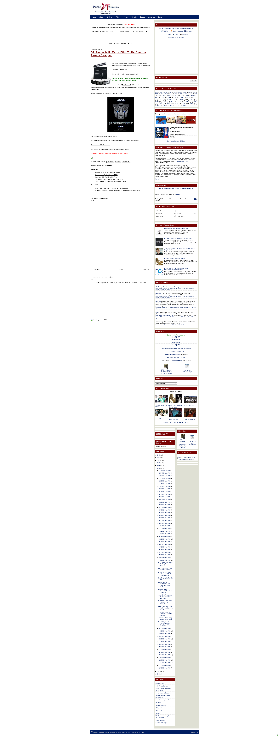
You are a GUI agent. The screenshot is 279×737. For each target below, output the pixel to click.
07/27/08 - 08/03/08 (164, 526)
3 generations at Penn (181, 161)
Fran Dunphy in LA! (189, 419)
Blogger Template (139, 732)
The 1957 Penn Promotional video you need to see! (110, 181)
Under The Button (161, 720)
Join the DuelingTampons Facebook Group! (104, 136)
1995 (169, 99)
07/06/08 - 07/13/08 (164, 534)
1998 (157, 102)
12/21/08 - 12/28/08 (164, 470)
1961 (189, 92)
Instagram (185, 34)
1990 (175, 97)
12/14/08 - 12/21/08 (164, 473)
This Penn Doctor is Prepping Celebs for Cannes (165, 613)
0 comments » (126, 162)
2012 (177, 105)
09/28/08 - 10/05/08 (164, 502)
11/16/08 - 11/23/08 (164, 483)
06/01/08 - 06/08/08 (164, 547)
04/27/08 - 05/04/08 (164, 560)
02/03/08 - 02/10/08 (164, 657)
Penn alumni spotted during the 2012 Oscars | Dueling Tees (171, 324)
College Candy (160, 683)
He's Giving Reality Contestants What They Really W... (164, 623)
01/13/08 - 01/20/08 (164, 665)
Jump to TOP (194, 732)
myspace (121, 149)
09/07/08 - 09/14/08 (164, 510)
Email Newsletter (178, 31)
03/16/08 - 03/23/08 (164, 641)
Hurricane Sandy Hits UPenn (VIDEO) (106, 175)
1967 (194, 92)
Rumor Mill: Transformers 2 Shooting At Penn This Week (111, 188)
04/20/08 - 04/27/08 (164, 628)
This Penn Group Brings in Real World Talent (165, 618)
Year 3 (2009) (176, 342)
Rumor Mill (118, 162)
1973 (181, 93)
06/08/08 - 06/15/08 (164, 544)
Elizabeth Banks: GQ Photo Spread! (174, 258)
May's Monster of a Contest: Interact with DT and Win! (165, 591)
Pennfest (158, 702)
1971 (171, 93)
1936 (161, 92)
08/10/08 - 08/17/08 (164, 520)
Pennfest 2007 (173, 419)
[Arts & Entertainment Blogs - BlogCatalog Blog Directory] (187, 459)
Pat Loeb (158, 301)
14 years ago (190, 324)
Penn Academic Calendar (163, 693)
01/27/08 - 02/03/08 (164, 660)
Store (160, 17)
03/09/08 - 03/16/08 (164, 644)
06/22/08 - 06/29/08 (164, 539)
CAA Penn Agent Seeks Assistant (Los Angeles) (165, 602)
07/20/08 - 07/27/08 (164, 528)
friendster (111, 149)
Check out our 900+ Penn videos (100, 145)
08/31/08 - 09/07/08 (164, 512)
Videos (118, 17)
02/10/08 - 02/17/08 (164, 655)
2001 (180, 102)
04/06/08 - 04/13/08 (164, 633)
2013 (184, 105)
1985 (186, 95)
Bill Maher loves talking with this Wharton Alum (178, 238)
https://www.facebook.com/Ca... (165, 315)
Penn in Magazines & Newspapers (175, 406)
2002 (187, 102)
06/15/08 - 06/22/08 (164, 541)
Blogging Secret (104, 732)
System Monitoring (122, 732)
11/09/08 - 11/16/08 (164, 486)
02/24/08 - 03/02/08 (164, 649)
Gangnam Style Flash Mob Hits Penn (106, 177)
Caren (157, 312)
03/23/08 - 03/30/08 (164, 639)
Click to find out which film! (119, 69)
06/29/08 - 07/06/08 (164, 536)
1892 (156, 92)
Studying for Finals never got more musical (107, 172)
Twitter (169, 34)
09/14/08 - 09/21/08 (164, 507)
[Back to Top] (277, 735)
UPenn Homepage (161, 723)
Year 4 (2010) (176, 345)
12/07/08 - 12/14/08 (164, 475)
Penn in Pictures (189, 406)
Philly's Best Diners (161, 705)
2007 (184, 104)
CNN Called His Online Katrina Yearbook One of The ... (165, 608)
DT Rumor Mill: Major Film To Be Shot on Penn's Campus (164, 573)
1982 (169, 95)
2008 (191, 104)
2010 (164, 105)
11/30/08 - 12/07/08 (164, 478)
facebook (105, 149)
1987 (156, 97)
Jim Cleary (159, 287)
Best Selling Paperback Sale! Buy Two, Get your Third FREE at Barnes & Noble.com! (121, 283)
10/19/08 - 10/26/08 (164, 494)
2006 (176, 104)
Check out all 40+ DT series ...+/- (120, 43)
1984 (181, 95)
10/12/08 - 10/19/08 (164, 497)
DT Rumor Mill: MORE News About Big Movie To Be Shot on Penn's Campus (117, 190)
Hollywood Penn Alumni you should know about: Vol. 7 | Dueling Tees (173, 307)
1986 (192, 95)
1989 (168, 97)
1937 (165, 92)
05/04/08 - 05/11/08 (164, 557)
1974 (186, 93)
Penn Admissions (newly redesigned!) (163, 696)
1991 (181, 97)
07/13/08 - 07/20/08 (164, 531)
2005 (168, 104)
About (101, 17)
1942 (170, 92)
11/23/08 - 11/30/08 (164, 481)
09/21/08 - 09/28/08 (164, 505)
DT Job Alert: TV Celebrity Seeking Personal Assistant (166, 564)
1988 (162, 97)
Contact (142, 17)
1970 (166, 93)
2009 (157, 105)
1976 (191, 93)
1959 (179, 92)
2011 (171, 105)
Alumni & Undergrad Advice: (176, 348)
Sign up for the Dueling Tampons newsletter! (125, 74)
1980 (164, 95)
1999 (164, 102)
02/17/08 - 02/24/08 (164, 652)
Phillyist (158, 713)
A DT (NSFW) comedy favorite (176, 357)
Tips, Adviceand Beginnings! (187, 371)
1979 (158, 95)
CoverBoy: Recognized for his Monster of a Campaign (165, 596)
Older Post (146, 270)
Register (109, 17)
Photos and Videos (176, 360)
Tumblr (176, 34)
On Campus (110, 162)
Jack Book (105, 198)
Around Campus (160, 419)
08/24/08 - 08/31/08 (164, 515)
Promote (95, 20)
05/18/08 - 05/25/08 (164, 552)
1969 (162, 93)
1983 (175, 95)
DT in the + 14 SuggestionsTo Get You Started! (166, 371)
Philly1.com (159, 708)
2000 (172, 102)
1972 (176, 93)
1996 (180, 99)
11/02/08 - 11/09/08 (164, 489)
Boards (134, 17)
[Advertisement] (161, 9)
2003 (195, 102)
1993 (195, 97)
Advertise (151, 17)
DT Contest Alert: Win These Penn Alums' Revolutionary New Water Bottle (176, 268)
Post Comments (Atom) (107, 277)
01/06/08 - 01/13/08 (164, 668)
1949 (175, 92)
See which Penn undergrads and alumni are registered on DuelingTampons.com (115, 140)
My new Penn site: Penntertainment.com (176, 228)
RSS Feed (166, 31)
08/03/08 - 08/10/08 (164, 523)
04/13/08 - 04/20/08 (164, 631)
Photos (126, 17)
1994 (160, 100)
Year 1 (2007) (176, 337)
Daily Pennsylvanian (162, 686)
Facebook (189, 31)
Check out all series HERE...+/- (176, 141)
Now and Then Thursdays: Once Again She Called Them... (164, 584)
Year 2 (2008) (176, 339)
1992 (188, 97)
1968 (156, 93)
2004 (160, 104)
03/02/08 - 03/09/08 (164, 647)
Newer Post (96, 270)
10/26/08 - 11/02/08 (164, 491)
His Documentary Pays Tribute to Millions (165, 568)
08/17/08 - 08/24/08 (164, 518)
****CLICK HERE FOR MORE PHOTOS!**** (176, 422)
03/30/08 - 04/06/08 (164, 636)
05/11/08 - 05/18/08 (164, 555)
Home (94, 17)
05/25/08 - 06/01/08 (164, 549)
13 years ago (168, 297)
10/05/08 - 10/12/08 (164, 499)
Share (92, 200)
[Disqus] (121, 234)
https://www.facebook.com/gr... (171, 287)
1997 (191, 100)
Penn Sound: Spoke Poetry (164, 700)
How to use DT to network (176, 352)
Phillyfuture (159, 710)
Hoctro (99, 198)
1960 (184, 92)
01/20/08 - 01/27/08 (164, 662)
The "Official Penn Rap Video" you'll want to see (109, 179)
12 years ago (168, 289)
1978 (195, 93)
